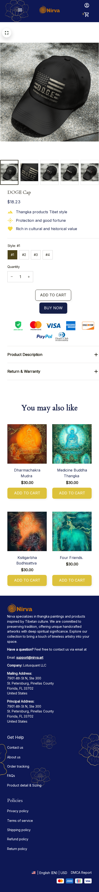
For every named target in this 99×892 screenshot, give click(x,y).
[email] (29, 657)
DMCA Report (81, 872)
